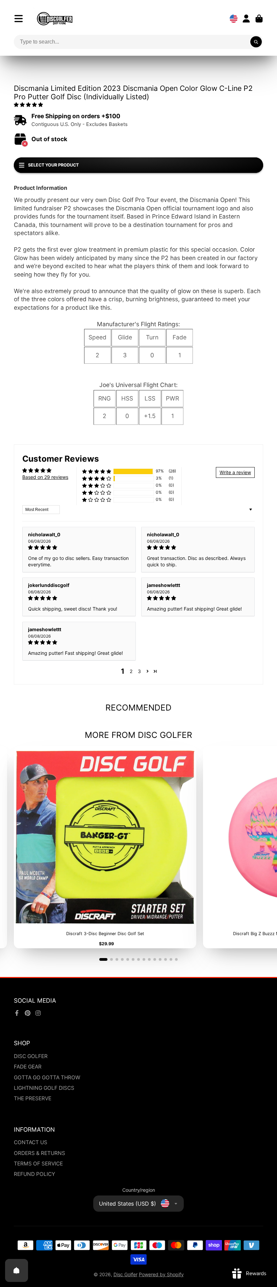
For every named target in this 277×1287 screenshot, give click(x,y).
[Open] (16, 1270)
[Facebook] (17, 1013)
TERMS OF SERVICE (38, 1163)
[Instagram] (38, 1013)
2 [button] (131, 671)
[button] (28, 104)
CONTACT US (30, 1142)
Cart (259, 19)
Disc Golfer (125, 1274)
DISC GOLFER (31, 1056)
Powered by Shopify (161, 1274)
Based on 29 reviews (45, 477)
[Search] (256, 42)
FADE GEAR (28, 1066)
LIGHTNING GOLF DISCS (44, 1088)
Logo (55, 18)
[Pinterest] (28, 1013)
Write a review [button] (235, 472)
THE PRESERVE (32, 1098)
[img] (79, 547)
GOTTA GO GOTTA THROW (47, 1077)
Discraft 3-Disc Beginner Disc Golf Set (105, 847)
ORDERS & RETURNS (39, 1153)
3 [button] (139, 671)
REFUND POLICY (34, 1174)
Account (246, 19)
